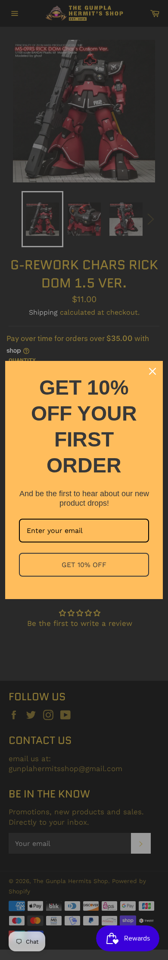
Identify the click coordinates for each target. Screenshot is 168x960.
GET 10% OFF (84, 565)
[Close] (152, 371)
